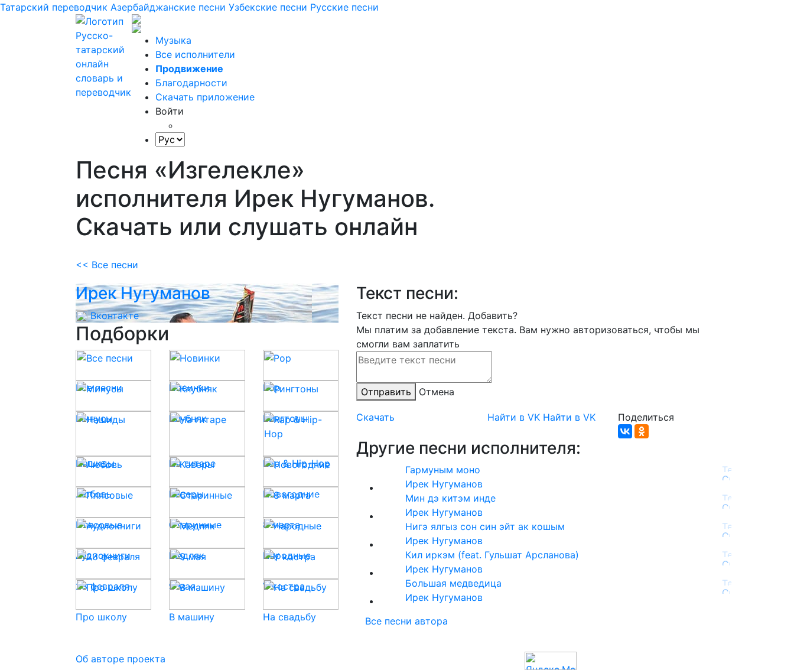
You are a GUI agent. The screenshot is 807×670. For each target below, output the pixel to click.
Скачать (375, 417)
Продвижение (189, 68)
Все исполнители (195, 54)
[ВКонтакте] (625, 431)
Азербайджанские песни (168, 7)
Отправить (386, 392)
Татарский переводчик (54, 7)
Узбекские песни (268, 7)
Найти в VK (513, 417)
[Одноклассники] (641, 431)
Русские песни (344, 7)
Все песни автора (406, 621)
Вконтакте (113, 315)
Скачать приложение (205, 97)
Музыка (173, 40)
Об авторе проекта (120, 659)
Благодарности (191, 83)
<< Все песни (107, 265)
